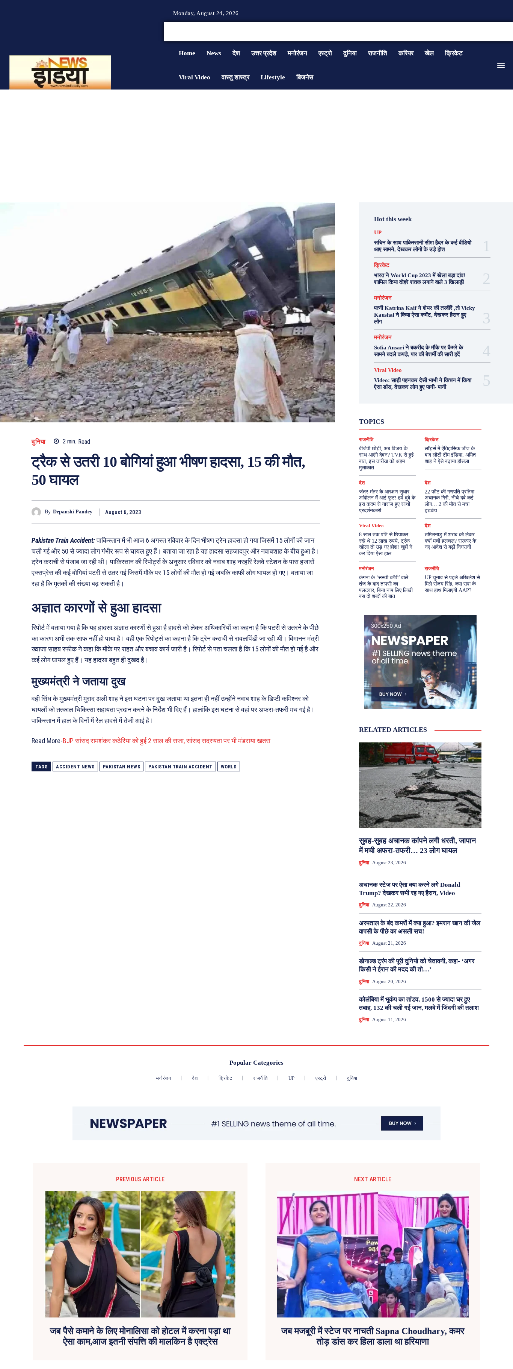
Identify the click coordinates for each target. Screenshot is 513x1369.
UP (378, 232)
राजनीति (440, 427)
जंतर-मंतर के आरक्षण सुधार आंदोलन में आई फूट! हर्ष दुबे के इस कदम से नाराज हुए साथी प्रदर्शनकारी (387, 501)
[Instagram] (491, 31)
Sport (438, 407)
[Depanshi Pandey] (38, 512)
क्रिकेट (381, 265)
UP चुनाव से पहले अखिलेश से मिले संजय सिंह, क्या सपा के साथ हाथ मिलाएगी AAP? (452, 584)
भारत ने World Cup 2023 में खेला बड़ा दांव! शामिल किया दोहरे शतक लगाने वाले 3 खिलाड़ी (419, 278)
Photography (382, 407)
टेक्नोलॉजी (384, 420)
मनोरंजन (383, 298)
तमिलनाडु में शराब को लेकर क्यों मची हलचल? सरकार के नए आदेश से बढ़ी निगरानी (450, 541)
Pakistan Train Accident (180, 766)
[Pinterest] (277, 511)
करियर (433, 413)
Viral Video (388, 370)
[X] (500, 31)
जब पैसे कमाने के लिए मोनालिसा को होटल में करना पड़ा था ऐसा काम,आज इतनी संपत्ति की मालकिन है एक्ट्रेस (140, 1336)
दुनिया (39, 442)
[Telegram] (312, 511)
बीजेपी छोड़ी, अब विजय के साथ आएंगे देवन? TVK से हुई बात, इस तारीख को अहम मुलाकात (386, 458)
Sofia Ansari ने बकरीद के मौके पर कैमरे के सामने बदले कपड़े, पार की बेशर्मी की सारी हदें (418, 351)
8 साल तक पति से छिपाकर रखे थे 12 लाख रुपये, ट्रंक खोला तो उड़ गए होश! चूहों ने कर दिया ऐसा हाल (385, 544)
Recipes (414, 407)
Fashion (399, 400)
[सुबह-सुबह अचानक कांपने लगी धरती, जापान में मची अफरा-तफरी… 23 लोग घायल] (420, 785)
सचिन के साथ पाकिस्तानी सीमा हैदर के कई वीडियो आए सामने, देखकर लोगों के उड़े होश (422, 246)
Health (424, 400)
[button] (456, 32)
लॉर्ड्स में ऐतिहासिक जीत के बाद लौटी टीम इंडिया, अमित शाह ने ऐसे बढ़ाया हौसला (450, 455)
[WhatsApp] (295, 511)
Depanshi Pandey (72, 512)
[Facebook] (482, 31)
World (229, 766)
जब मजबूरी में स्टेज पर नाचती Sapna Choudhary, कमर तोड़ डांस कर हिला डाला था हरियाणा (372, 1336)
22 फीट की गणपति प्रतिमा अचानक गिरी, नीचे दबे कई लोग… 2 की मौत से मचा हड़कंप (449, 501)
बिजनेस (447, 420)
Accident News (75, 766)
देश (427, 420)
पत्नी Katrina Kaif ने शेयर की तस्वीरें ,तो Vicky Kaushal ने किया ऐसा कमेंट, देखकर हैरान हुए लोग (424, 315)
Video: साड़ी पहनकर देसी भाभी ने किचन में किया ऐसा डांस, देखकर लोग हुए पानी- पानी (422, 383)
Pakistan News (121, 766)
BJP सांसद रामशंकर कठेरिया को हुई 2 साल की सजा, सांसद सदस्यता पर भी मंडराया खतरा (166, 741)
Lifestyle (450, 400)
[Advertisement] (256, 146)
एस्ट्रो (411, 413)
